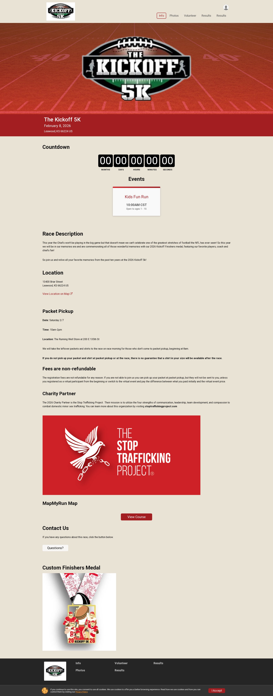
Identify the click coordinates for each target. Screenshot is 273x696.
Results (206, 15)
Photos (174, 15)
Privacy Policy (82, 692)
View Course (136, 517)
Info (161, 15)
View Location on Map (56, 293)
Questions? (55, 548)
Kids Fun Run (136, 197)
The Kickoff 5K (62, 119)
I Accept (217, 690)
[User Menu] (226, 7)
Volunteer (190, 15)
